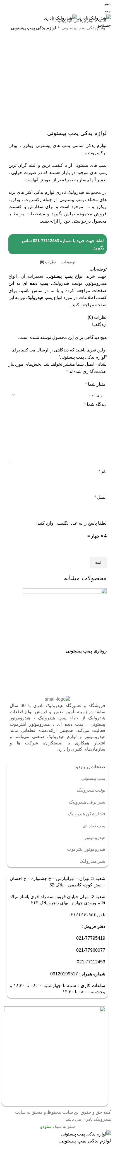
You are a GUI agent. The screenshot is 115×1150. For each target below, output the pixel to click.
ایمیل (100, 497)
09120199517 (64, 973)
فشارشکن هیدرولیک (86, 813)
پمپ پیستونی (59, 276)
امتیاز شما (96, 384)
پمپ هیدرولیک (39, 297)
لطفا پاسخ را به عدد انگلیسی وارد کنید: (71, 523)
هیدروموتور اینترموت (86, 849)
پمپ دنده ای (35, 283)
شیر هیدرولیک (92, 861)
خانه (102, 20)
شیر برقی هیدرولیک (87, 802)
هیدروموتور (95, 837)
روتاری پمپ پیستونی (86, 651)
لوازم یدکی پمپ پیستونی (83, 27)
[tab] (68, 262)
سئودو (46, 1126)
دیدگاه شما (95, 404)
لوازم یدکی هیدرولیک (74, 20)
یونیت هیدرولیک (91, 790)
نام (103, 471)
